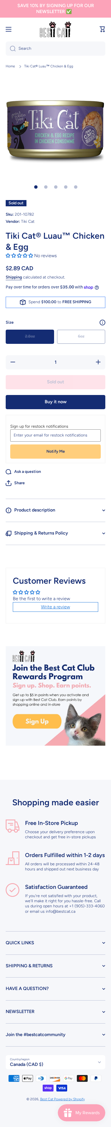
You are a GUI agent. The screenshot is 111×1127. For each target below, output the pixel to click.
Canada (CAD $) (26, 1064)
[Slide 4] (65, 187)
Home (10, 66)
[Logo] (55, 29)
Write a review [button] (55, 607)
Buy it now (56, 401)
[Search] (11, 48)
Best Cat (47, 1099)
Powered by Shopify (69, 1099)
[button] (102, 29)
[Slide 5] (75, 187)
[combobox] (55, 48)
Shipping (14, 277)
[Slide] (102, 322)
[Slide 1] (36, 187)
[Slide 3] (55, 187)
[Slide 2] (46, 187)
